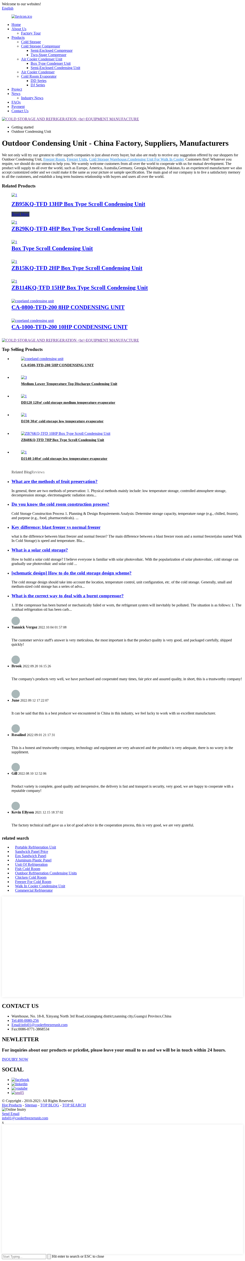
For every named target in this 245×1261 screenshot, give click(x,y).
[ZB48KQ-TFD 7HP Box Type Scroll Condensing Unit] (65, 433)
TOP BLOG (49, 1105)
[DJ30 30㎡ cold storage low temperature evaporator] (24, 415)
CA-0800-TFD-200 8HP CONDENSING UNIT (68, 307)
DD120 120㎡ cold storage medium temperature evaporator (68, 402)
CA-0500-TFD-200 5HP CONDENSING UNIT (57, 365)
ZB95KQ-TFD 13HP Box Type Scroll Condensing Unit (78, 204)
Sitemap (31, 1105)
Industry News (32, 98)
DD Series (38, 81)
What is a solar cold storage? (39, 549)
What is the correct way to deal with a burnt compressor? (67, 595)
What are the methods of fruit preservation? (54, 481)
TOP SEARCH (74, 1105)
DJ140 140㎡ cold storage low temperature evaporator (64, 458)
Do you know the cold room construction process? (60, 504)
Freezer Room (54, 159)
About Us (18, 29)
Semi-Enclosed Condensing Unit (55, 68)
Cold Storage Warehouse (108, 159)
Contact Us (19, 111)
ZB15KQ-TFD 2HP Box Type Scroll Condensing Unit (76, 268)
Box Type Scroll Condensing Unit (52, 248)
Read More (20, 214)
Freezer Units (77, 159)
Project (16, 89)
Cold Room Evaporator (38, 76)
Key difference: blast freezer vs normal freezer (55, 527)
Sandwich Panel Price (31, 851)
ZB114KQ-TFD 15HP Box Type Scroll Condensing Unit (79, 288)
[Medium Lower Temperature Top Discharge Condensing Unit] (24, 377)
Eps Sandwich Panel (30, 856)
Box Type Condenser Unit (51, 63)
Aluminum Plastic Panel (33, 860)
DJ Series (38, 85)
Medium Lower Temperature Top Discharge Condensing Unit (69, 384)
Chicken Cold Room (30, 877)
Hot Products (12, 1105)
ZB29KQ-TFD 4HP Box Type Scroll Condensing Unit (76, 229)
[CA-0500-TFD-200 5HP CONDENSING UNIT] (42, 359)
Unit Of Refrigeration (31, 864)
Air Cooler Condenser (38, 72)
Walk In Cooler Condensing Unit (40, 886)
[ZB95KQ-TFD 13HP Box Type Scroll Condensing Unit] (14, 195)
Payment (18, 107)
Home (16, 25)
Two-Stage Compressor (48, 55)
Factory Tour (31, 33)
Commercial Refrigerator (34, 890)
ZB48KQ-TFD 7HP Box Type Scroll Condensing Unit (62, 440)
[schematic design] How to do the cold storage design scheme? (71, 572)
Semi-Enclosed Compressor (51, 50)
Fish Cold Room (27, 869)
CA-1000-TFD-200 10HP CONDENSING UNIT (69, 327)
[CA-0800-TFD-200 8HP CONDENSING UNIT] (32, 301)
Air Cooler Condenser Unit (41, 59)
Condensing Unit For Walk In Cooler (156, 159)
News (15, 94)
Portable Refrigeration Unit (35, 847)
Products (18, 37)
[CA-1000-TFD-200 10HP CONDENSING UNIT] (32, 321)
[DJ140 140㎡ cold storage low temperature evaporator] (24, 452)
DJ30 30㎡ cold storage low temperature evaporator (62, 421)
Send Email (10, 1114)
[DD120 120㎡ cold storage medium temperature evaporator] (24, 396)
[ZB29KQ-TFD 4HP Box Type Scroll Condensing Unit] (14, 222)
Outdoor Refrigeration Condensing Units (46, 873)
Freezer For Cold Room (33, 882)
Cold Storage (31, 42)
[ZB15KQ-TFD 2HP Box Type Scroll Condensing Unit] (14, 262)
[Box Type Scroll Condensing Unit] (14, 242)
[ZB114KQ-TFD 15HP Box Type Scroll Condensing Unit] (14, 281)
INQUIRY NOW (15, 1059)
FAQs (16, 102)
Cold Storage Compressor (40, 46)
